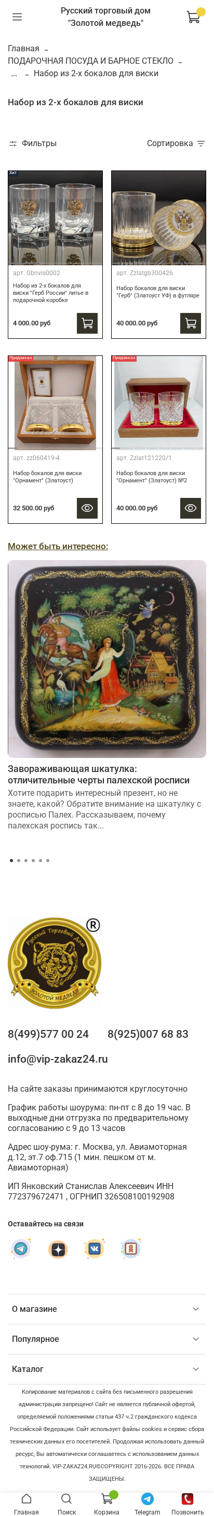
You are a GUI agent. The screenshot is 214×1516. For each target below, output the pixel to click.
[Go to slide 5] (165, 259)
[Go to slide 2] (55, 259)
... (14, 73)
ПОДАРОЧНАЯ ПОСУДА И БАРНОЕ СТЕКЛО (90, 61)
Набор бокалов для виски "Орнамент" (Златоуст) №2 (151, 477)
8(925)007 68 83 (148, 1034)
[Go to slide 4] (152, 259)
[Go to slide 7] (190, 259)
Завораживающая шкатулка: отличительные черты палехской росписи (99, 774)
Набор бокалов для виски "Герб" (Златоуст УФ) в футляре (157, 292)
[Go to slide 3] (88, 259)
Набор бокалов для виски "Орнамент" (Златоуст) (47, 477)
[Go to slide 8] (202, 259)
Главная (23, 48)
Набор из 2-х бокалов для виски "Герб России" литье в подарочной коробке (50, 293)
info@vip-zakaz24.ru (58, 1059)
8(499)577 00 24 (48, 1034)
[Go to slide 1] (22, 259)
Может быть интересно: (58, 546)
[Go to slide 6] (177, 259)
